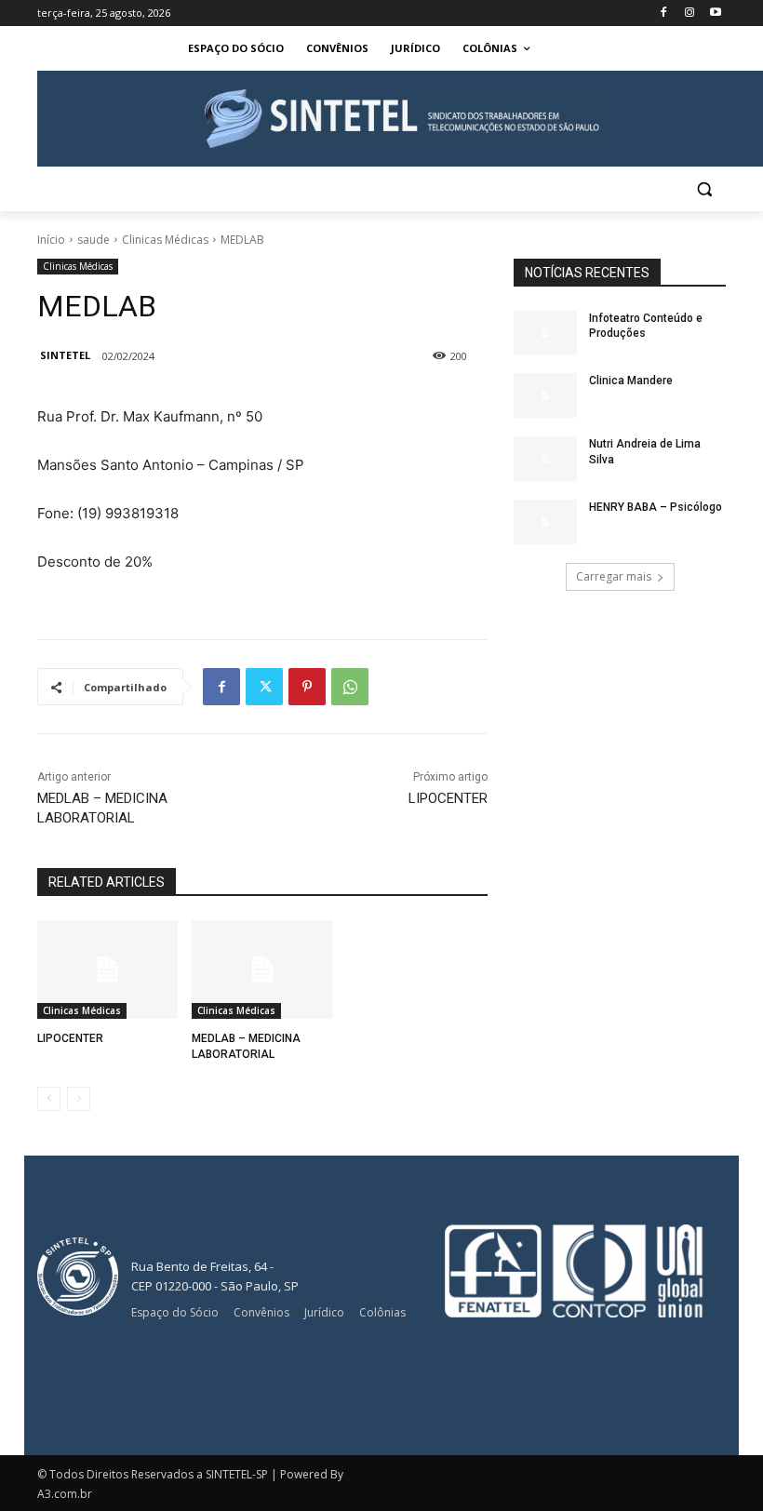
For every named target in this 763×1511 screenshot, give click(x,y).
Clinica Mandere (631, 380)
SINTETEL (65, 355)
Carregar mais (613, 576)
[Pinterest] (307, 686)
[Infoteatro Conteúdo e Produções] (545, 333)
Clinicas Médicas (165, 239)
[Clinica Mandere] (545, 395)
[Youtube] (715, 13)
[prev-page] (48, 1099)
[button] (704, 189)
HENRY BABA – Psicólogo (655, 507)
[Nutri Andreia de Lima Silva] (545, 458)
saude (93, 239)
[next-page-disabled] (78, 1099)
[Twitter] (264, 686)
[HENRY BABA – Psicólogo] (545, 522)
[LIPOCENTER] (107, 969)
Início (51, 239)
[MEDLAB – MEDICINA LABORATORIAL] (262, 969)
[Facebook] (664, 13)
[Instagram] (689, 13)
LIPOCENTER (448, 798)
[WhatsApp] (349, 686)
